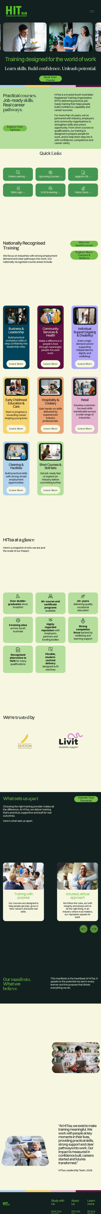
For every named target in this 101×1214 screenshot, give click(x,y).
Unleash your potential (86, 799)
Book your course (50, 79)
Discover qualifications (84, 244)
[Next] (94, 929)
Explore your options (15, 128)
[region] (50, 38)
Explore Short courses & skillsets (84, 255)
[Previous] (83, 929)
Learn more (18, 172)
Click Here (18, 188)
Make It (50, 172)
